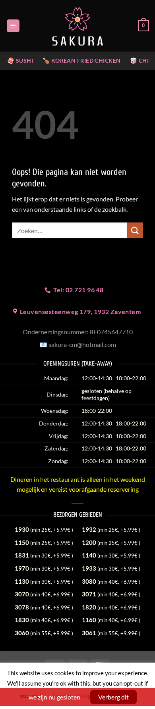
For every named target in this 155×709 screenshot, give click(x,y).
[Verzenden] (135, 230)
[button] (13, 26)
